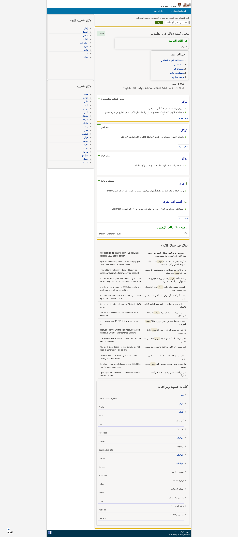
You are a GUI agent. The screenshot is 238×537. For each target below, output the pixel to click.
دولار (182, 395)
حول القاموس (159, 11)
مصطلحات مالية (177, 73)
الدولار (181, 404)
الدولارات (180, 438)
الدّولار (181, 412)
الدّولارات (180, 455)
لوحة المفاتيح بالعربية (178, 11)
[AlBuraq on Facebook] (50, 533)
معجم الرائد (179, 69)
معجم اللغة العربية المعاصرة (172, 60)
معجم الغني (179, 65)
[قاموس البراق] (184, 4)
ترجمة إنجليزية (178, 77)
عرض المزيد (183, 118)
